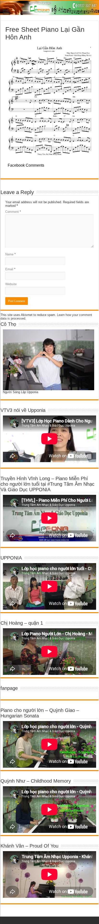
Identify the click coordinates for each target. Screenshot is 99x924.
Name (10, 254)
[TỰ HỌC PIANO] (49, 8)
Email (10, 269)
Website (11, 284)
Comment (13, 212)
